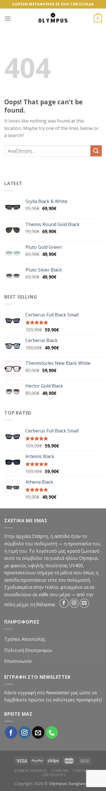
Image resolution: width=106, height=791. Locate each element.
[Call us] (52, 732)
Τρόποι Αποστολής (25, 639)
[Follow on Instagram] (74, 603)
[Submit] (96, 150)
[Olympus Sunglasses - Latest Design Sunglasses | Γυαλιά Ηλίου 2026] (53, 18)
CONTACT (81, 770)
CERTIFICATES (54, 775)
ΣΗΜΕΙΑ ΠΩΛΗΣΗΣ (31, 770)
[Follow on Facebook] (64, 603)
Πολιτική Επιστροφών (28, 650)
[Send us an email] (84, 603)
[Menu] (7, 18)
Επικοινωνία (17, 661)
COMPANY (60, 770)
